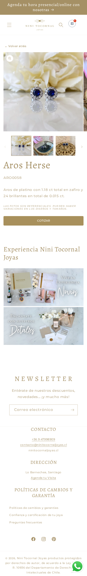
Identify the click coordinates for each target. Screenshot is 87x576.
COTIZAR (43, 220)
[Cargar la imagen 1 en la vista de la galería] (21, 146)
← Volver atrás (15, 46)
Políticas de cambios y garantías (33, 508)
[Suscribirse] (72, 409)
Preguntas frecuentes (25, 522)
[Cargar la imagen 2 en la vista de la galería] (43, 146)
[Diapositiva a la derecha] (82, 147)
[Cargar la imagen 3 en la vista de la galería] (65, 146)
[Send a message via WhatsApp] (77, 566)
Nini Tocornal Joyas (32, 558)
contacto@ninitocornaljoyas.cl (43, 444)
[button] (9, 25)
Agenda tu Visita (43, 477)
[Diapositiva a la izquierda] (5, 147)
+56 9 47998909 (43, 439)
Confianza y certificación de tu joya (36, 515)
